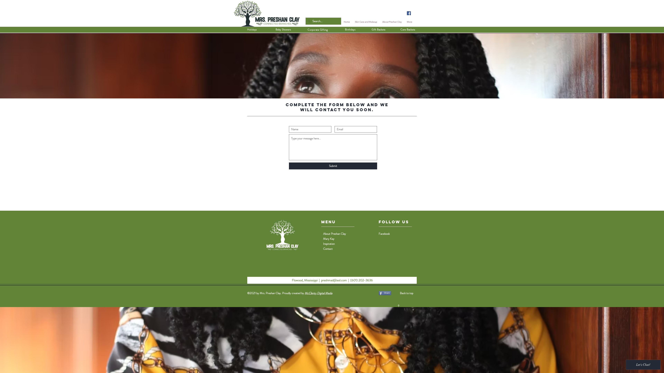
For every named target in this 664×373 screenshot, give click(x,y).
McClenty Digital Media (318, 293)
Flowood (297, 280)
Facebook (384, 234)
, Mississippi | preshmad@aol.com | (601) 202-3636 (338, 280)
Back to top (406, 293)
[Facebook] (409, 13)
